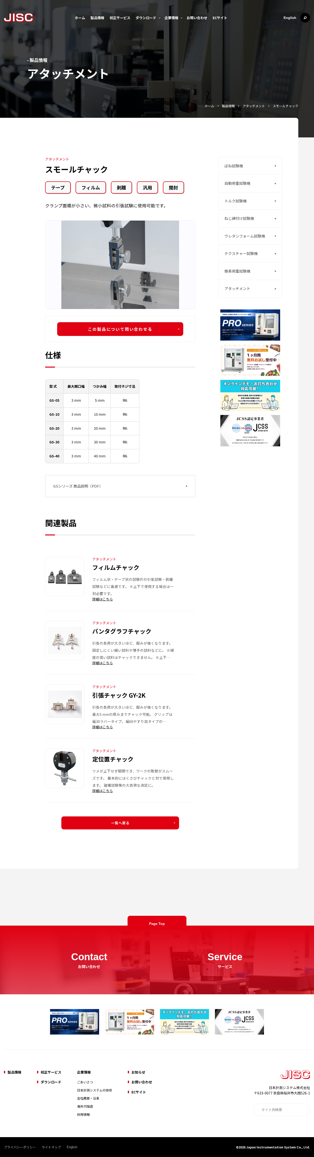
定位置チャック (112, 759)
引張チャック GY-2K (118, 695)
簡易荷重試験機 (237, 271)
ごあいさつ (85, 1082)
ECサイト (220, 17)
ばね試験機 (233, 165)
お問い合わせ (197, 17)
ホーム (80, 17)
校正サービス (120, 17)
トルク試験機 (235, 200)
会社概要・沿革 (88, 1098)
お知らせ (138, 1072)
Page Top (157, 924)
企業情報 (171, 17)
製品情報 (97, 17)
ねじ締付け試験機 (239, 218)
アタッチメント (254, 106)
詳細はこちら (102, 599)
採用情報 (83, 1114)
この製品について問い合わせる (120, 329)
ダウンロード (146, 17)
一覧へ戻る (120, 822)
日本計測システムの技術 (94, 1090)
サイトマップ (51, 1147)
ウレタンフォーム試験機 (244, 236)
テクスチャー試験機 (241, 253)
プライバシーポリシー (20, 1147)
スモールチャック (285, 106)
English (290, 18)
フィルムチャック (115, 567)
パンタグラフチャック (121, 631)
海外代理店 (85, 1106)
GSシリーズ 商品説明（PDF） (78, 486)
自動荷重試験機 (237, 183)
